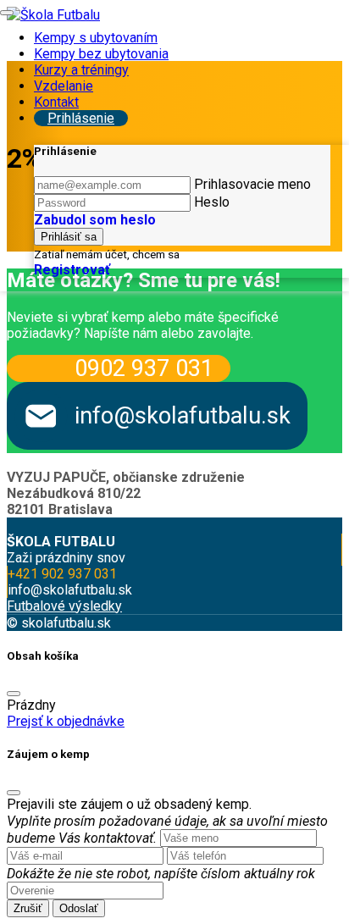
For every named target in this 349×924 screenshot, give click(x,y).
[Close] (13, 693)
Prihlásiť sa (69, 236)
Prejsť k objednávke (66, 721)
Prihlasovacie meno (252, 184)
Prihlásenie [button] (80, 118)
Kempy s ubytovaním (96, 38)
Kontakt (56, 102)
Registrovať (72, 270)
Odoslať (78, 908)
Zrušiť (28, 908)
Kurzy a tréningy (81, 70)
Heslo (212, 202)
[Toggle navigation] (7, 12)
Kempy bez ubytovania (101, 54)
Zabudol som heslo (95, 220)
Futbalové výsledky (64, 606)
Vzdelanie (63, 86)
